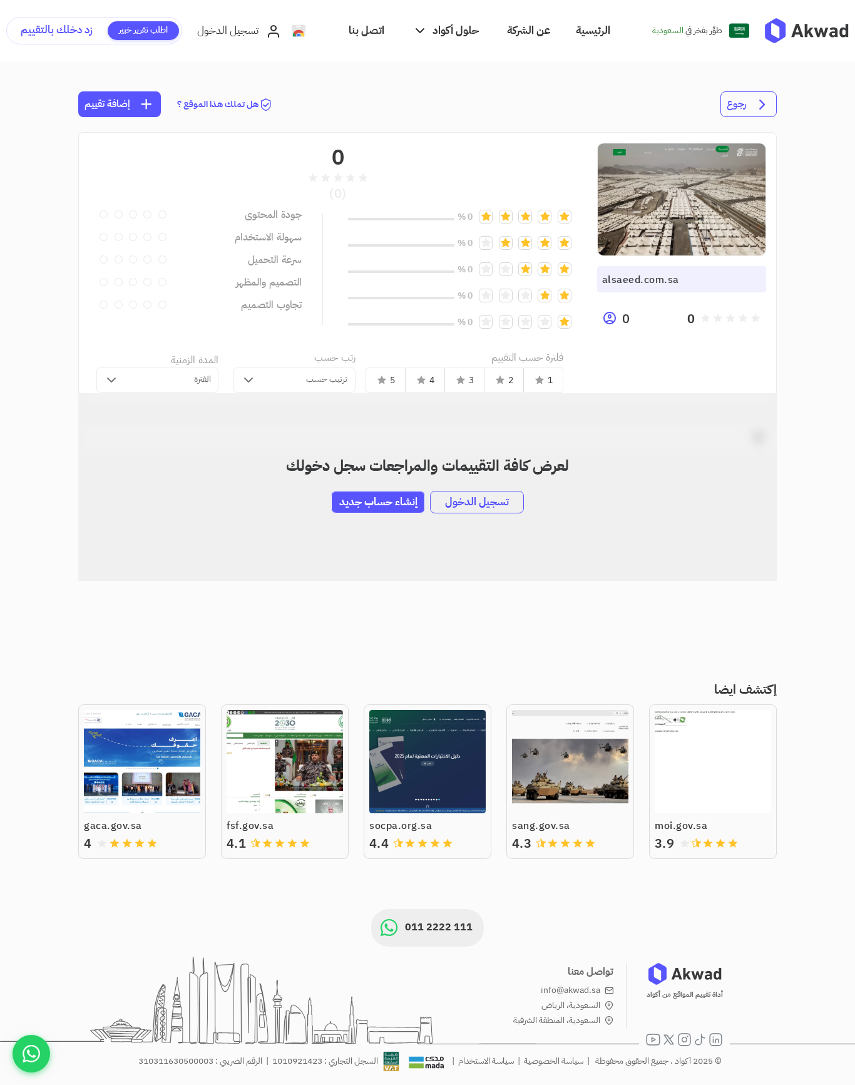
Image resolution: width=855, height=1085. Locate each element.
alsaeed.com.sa (640, 279)
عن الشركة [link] (529, 30)
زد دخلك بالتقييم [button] (57, 30)
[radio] (755, 318)
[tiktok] (700, 1040)
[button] (445, 30)
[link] (806, 30)
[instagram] (684, 1040)
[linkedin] (716, 1040)
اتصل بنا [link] (366, 30)
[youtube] (653, 1040)
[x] (669, 1040)
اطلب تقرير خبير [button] (143, 30)
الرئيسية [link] (593, 30)
